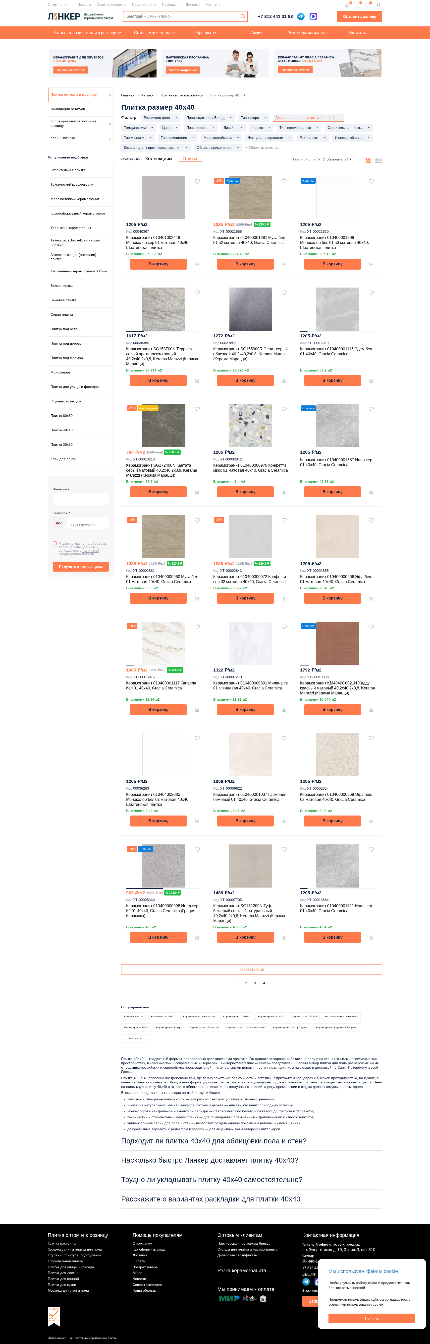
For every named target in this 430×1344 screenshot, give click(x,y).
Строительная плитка (68, 170)
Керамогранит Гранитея (203, 1027)
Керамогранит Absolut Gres (341, 1016)
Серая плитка (62, 314)
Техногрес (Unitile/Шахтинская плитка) (75, 242)
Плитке (191, 158)
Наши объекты (144, 4)
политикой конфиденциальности (79, 552)
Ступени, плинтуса (66, 401)
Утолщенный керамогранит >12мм (79, 271)
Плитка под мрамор (67, 358)
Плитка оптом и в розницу (78, 1235)
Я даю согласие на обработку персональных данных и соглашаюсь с (83, 548)
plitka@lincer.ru (314, 1274)
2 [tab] (154, 331)
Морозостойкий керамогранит (75, 199)
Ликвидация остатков (68, 109)
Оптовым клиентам (152, 33)
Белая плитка (62, 286)
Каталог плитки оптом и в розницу (85, 33)
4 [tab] (192, 331)
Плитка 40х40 (62, 430)
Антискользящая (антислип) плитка (73, 257)
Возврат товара (145, 1267)
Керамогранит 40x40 (270, 1016)
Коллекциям (158, 158)
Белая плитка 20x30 (163, 1016)
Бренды (203, 33)
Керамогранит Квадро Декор (290, 1027)
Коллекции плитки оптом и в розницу (74, 123)
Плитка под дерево (66, 343)
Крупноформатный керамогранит (78, 213)
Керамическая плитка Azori (199, 1016)
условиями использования (350, 1304)
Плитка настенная (62, 1243)
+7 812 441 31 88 (275, 16)
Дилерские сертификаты (237, 1255)
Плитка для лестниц (64, 1273)
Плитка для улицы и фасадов (75, 387)
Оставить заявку (359, 16)
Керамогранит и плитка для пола (75, 1249)
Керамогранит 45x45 (304, 1016)
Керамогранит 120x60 (236, 1016)
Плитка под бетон (65, 329)
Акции (257, 33)
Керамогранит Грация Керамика (245, 1027)
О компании (57, 4)
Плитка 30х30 (62, 445)
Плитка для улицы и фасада (71, 1267)
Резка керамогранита (307, 33)
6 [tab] (346, 331)
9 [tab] (371, 331)
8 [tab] (363, 331)
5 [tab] (337, 331)
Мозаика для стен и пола (68, 1290)
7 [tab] (354, 331)
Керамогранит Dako (136, 1027)
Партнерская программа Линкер (243, 1243)
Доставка (193, 4)
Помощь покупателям (158, 1235)
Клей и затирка (63, 138)
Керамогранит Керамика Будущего (337, 1027)
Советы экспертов (111, 4)
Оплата (139, 1261)
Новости (84, 4)
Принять (372, 1318)
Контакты (213, 4)
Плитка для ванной (63, 1279)
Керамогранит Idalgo (168, 1027)
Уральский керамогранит (71, 228)
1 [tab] (135, 331)
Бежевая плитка (64, 300)
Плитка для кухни (62, 1285)
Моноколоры (61, 372)
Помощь (169, 4)
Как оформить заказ (149, 1249)
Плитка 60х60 (62, 416)
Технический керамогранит (73, 184)
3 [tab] (173, 331)
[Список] (378, 161)
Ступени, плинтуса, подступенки (74, 1255)
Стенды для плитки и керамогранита (247, 1249)
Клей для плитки (64, 459)
